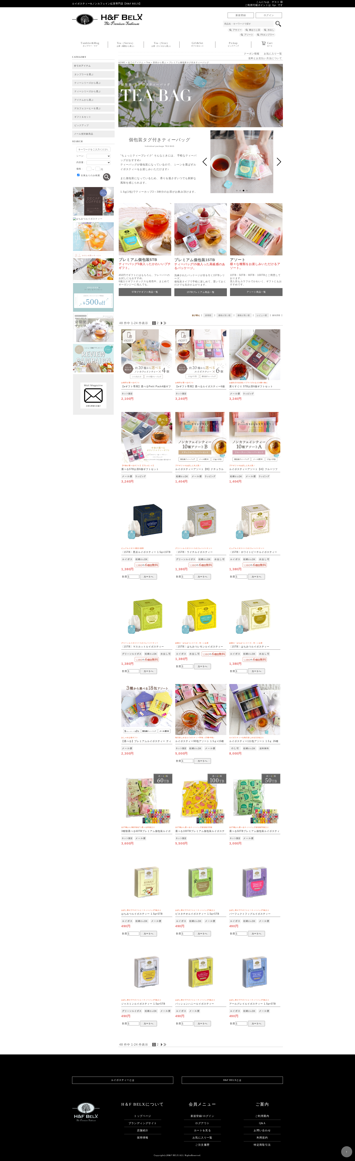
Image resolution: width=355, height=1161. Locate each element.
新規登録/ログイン (202, 1116)
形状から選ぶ (159, 62)
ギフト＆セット (82, 117)
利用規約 (262, 1137)
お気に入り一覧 (273, 53)
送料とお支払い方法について (265, 58)
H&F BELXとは (232, 1080)
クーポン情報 (251, 53)
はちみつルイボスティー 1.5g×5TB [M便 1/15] (142, 914)
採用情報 (142, 1137)
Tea (148, 62)
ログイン (269, 15)
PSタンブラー (267, 34)
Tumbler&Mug (90, 44)
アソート (248, 34)
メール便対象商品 (83, 134)
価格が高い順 (244, 315)
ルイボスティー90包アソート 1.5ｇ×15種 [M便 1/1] (199, 741)
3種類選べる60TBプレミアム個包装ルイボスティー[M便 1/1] (146, 831)
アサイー (237, 30)
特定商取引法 (262, 1144)
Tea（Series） (126, 44)
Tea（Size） (161, 44)
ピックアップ (81, 125)
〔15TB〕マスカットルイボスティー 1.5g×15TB (142, 647)
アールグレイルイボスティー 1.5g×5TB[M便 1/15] (252, 1004)
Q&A (262, 1123)
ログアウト (202, 1123)
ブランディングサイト (143, 1123)
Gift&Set (197, 44)
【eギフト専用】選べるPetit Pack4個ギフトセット (146, 386)
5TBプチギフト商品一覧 (145, 292)
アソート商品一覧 (256, 292)
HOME (121, 62)
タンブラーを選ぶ (84, 74)
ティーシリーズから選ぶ (87, 83)
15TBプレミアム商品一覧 (200, 292)
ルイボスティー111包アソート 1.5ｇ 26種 (253, 740)
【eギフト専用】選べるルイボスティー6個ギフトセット (200, 386)
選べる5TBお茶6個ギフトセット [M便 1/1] (140, 469)
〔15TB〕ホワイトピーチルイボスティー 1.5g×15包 (253, 552)
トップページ (142, 1116)
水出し (271, 30)
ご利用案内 (262, 1116)
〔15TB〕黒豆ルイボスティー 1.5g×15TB (146, 550)
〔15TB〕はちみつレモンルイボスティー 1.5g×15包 (199, 647)
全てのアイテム (82, 65)
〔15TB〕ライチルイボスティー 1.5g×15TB (194, 552)
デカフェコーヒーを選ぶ (87, 108)
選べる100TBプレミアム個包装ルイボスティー (200, 831)
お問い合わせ (262, 1130)
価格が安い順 (224, 315)
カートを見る (202, 1130)
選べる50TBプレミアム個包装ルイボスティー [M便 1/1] (254, 831)
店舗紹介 (142, 1130)
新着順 (208, 315)
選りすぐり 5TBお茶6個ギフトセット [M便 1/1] (251, 386)
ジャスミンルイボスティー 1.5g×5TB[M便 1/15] (143, 1004)
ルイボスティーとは (122, 1080)
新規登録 (241, 15)
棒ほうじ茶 (254, 30)
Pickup (233, 44)
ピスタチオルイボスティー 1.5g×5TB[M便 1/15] (197, 914)
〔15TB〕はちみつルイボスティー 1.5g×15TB (249, 647)
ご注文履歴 (202, 1144)
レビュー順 (262, 315)
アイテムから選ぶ (84, 100)
